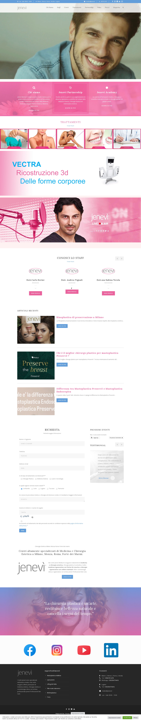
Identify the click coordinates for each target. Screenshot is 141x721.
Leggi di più (62, 326)
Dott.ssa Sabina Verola (72, 280)
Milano (39, 1)
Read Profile (35, 291)
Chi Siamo (49, 7)
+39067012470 (109, 678)
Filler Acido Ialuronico (53, 688)
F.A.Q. (49, 697)
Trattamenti (77, 7)
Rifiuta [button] (135, 718)
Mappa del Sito (60, 713)
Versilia (53, 1)
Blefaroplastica (51, 693)
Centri (66, 7)
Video (99, 7)
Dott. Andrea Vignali (35, 280)
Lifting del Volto (52, 684)
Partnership (89, 7)
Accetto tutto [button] (127, 718)
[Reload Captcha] (32, 517)
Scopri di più (34, 110)
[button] (95, 438)
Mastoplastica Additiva (54, 675)
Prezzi (107, 7)
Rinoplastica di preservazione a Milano (80, 317)
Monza (44, 1)
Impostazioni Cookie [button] (78, 713)
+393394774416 (113, 680)
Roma (48, 1)
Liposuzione (50, 680)
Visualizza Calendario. (116, 437)
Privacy (67, 713)
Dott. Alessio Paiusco (108, 280)
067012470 (104, 1)
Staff (58, 7)
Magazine (116, 7)
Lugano (58, 1)
